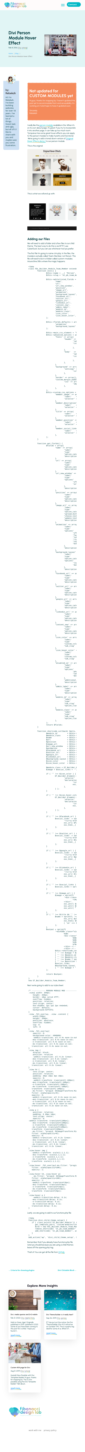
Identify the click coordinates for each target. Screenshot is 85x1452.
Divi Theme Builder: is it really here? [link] (59, 1315)
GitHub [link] (61, 1252)
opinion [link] (64, 1318)
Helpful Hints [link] (30, 1318)
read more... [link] (16, 1335)
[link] (15, 7)
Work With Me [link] (35, 1430)
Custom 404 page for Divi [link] (20, 1368)
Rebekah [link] (11, 93)
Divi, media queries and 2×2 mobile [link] (24, 1315)
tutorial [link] (24, 48)
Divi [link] (19, 48)
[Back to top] (83, 1436)
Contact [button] (72, 4)
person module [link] (46, 125)
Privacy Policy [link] (50, 1430)
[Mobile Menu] (63, 5)
